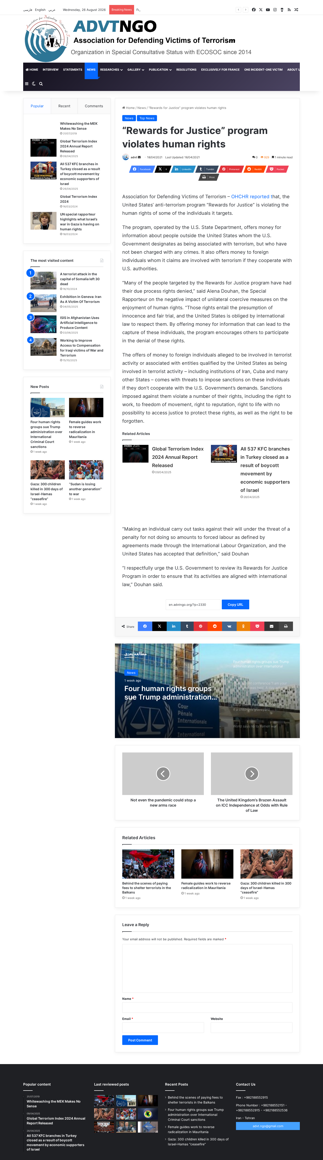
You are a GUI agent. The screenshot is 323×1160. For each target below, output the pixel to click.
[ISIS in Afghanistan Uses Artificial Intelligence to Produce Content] (44, 324)
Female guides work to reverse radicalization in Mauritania (179, 10)
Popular (37, 106)
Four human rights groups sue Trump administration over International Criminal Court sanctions (196, 1114)
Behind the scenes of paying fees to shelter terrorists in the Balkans (146, 887)
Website (217, 1019)
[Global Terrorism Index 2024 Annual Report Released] (135, 454)
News (91, 69)
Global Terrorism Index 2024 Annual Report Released (178, 457)
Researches (109, 69)
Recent (64, 106)
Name (128, 999)
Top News (147, 118)
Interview (50, 69)
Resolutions (186, 69)
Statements (72, 69)
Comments (94, 106)
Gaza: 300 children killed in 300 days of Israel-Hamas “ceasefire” (265, 887)
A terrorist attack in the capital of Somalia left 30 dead (80, 279)
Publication (158, 69)
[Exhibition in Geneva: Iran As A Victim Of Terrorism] (44, 303)
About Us (294, 69)
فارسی (28, 10)
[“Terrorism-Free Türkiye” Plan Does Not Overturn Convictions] (104, 1127)
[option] (207, 691)
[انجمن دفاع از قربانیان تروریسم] (147, 38)
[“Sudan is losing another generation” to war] (86, 470)
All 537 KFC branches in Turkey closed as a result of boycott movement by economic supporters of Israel (80, 174)
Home (33, 69)
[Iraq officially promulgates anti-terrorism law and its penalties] (148, 1114)
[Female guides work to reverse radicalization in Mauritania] (207, 864)
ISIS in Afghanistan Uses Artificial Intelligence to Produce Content (79, 323)
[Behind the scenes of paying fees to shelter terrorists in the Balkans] (148, 864)
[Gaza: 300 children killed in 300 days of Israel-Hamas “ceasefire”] (266, 864)
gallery (134, 69)
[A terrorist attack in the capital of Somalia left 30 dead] (44, 280)
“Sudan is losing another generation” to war (85, 489)
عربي (52, 10)
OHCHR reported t (251, 196)
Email (127, 1019)
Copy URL (235, 604)
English (41, 10)
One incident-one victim (263, 69)
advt (134, 157)
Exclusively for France (220, 69)
